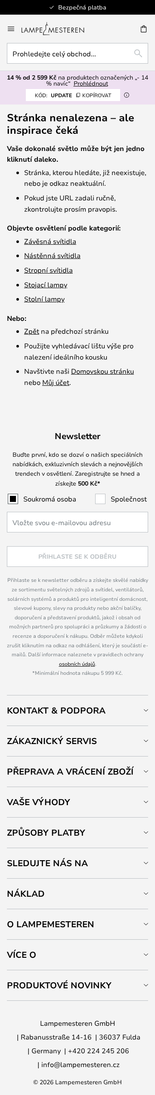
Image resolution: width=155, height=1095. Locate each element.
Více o (21, 954)
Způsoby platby (46, 832)
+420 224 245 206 (98, 1050)
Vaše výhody (38, 802)
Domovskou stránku (102, 370)
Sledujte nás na (47, 863)
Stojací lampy (45, 284)
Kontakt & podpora (56, 710)
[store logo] (58, 29)
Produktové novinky (59, 985)
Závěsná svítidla (50, 241)
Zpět (31, 330)
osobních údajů (77, 663)
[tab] (77, 710)
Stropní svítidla (48, 269)
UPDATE (73, 95)
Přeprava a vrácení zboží (70, 771)
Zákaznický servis (52, 741)
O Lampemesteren (50, 924)
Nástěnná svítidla (52, 255)
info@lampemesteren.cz (80, 1064)
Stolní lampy (44, 298)
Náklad (26, 893)
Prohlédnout (91, 83)
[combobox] (77, 53)
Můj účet (55, 382)
